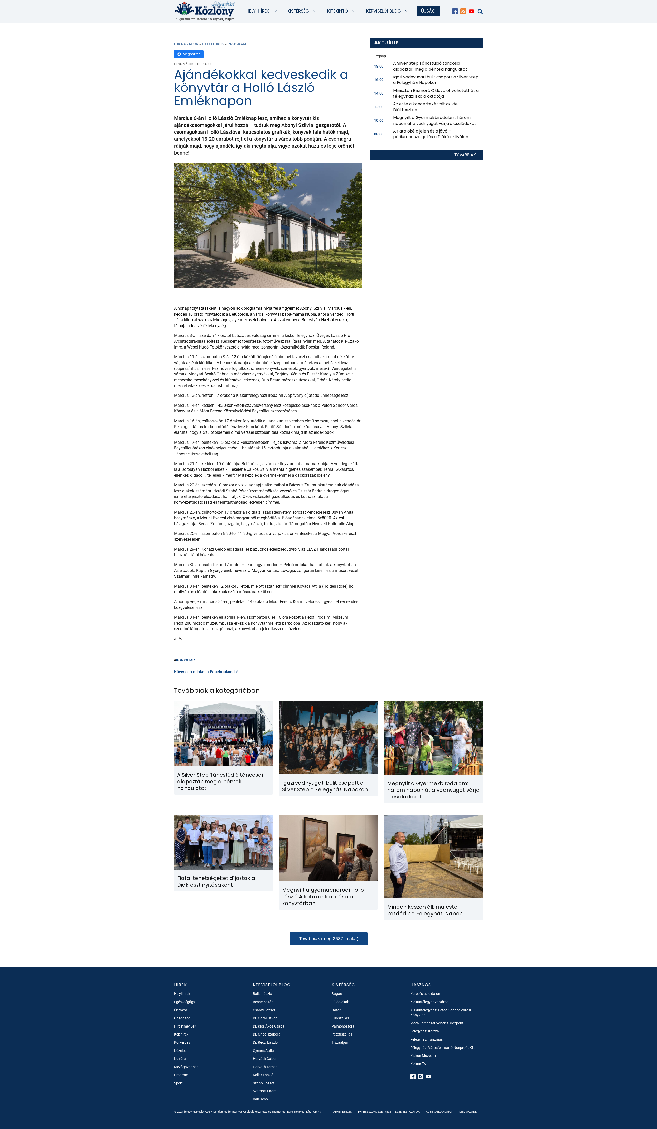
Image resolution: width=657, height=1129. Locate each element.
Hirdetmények (185, 1026)
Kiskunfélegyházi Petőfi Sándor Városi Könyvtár (440, 1012)
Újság (428, 11)
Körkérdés (182, 1042)
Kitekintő (337, 11)
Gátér (336, 1010)
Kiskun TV (418, 1064)
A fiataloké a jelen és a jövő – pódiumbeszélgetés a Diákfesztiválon (430, 134)
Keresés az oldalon (425, 994)
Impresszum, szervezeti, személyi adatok (389, 1111)
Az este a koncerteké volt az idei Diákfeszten (425, 106)
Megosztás (191, 54)
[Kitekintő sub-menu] (355, 11)
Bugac (337, 994)
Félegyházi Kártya (424, 1031)
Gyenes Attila (263, 1051)
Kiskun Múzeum (423, 1055)
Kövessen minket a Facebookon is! (206, 671)
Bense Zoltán (263, 1002)
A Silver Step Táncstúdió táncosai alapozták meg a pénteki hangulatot (430, 66)
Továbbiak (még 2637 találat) (328, 938)
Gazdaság (182, 1018)
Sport (178, 1083)
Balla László (262, 994)
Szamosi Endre (264, 1091)
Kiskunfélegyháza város (429, 1002)
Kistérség (298, 11)
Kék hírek (181, 1034)
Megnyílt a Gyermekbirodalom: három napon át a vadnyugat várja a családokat (434, 120)
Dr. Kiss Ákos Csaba (268, 1026)
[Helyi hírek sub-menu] (276, 11)
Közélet (180, 1051)
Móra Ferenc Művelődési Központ (436, 1023)
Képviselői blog (383, 11)
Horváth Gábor (265, 1059)
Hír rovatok (186, 44)
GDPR (317, 1111)
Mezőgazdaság (186, 1067)
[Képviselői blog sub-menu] (408, 11)
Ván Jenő (260, 1099)
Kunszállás (340, 1018)
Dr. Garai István (265, 1018)
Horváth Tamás (265, 1067)
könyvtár (185, 660)
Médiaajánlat (469, 1111)
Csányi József (264, 1010)
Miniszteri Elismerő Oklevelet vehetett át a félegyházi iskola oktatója (436, 93)
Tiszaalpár (340, 1042)
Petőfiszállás (342, 1034)
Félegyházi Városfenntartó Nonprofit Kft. (443, 1048)
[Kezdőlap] (205, 8)
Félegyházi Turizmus (426, 1039)
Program (237, 44)
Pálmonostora (343, 1026)
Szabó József (263, 1083)
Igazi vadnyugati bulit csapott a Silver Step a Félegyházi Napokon (435, 80)
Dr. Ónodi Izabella (267, 1034)
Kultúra (180, 1059)
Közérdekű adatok (439, 1111)
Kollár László (263, 1075)
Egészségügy (184, 1002)
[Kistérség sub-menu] (316, 11)
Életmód (180, 1010)
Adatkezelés (342, 1111)
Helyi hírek (257, 11)
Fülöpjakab (340, 1002)
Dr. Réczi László (265, 1042)
